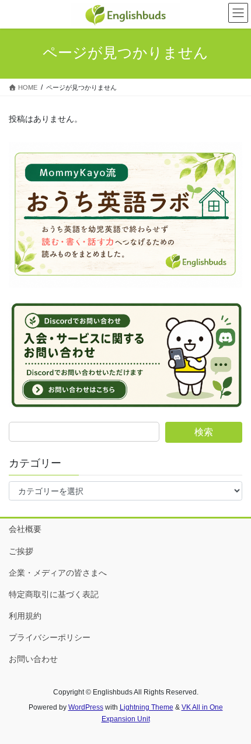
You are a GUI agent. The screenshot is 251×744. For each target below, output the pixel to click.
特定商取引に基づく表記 (54, 594)
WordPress (85, 707)
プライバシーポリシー (49, 637)
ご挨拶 (21, 551)
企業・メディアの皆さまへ (58, 572)
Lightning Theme (146, 707)
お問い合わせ (33, 659)
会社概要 (25, 529)
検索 (203, 432)
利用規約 (25, 615)
